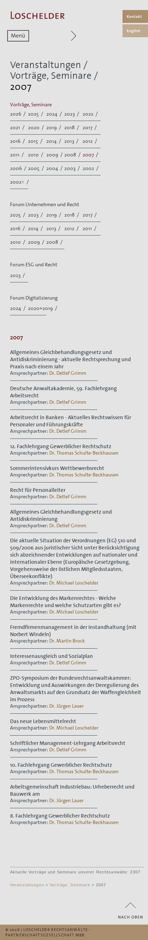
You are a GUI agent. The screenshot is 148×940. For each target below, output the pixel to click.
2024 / (54, 114)
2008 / (73, 154)
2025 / (36, 114)
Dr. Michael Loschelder (73, 583)
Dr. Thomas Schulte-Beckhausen (84, 453)
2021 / (18, 127)
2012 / (90, 141)
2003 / (72, 168)
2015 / (35, 141)
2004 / (55, 168)
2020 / (36, 127)
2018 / (72, 127)
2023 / (72, 114)
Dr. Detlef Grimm (67, 373)
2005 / (36, 168)
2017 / (90, 127)
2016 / (18, 141)
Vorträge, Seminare (51, 75)
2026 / (18, 114)
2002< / (20, 182)
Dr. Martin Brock (67, 641)
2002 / (91, 168)
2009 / (55, 154)
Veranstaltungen (45, 65)
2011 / (17, 154)
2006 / (18, 168)
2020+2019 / (43, 308)
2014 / (54, 141)
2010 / (36, 154)
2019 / (54, 127)
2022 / (91, 114)
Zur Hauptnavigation (77, 36)
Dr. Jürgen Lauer (66, 706)
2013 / (71, 141)
